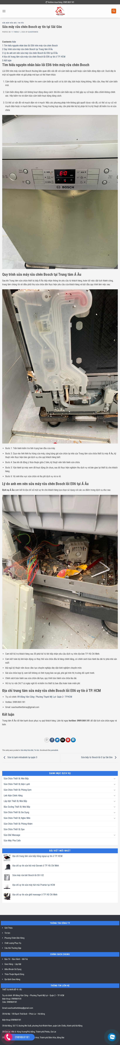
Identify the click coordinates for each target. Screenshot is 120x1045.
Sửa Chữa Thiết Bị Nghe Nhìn (17, 818)
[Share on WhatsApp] (46, 740)
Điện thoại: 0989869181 (12, 999)
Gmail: (4, 1008)
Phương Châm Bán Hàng (14, 938)
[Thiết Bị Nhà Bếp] (60, 11)
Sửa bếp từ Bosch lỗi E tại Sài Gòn (97, 757)
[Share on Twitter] (57, 740)
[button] (4, 11)
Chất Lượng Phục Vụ (13, 943)
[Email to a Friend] (62, 740)
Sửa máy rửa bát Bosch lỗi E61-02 (28, 875)
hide (14, 41)
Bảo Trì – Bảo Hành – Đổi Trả (16, 959)
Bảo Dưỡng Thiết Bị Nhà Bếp (17, 806)
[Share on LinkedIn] (73, 740)
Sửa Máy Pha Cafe (12, 840)
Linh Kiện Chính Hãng (13, 795)
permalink (54, 750)
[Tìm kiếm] (113, 11)
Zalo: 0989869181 (9, 1002)
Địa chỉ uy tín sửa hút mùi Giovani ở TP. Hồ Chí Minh (35, 865)
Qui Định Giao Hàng (12, 979)
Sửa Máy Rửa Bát (9, 23)
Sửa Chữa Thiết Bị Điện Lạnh (17, 784)
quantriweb (33, 32)
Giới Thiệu (9, 928)
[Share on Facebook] (52, 740)
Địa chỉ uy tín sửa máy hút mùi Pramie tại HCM (33, 885)
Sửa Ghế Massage (12, 835)
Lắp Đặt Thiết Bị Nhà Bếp (15, 801)
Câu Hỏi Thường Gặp (13, 948)
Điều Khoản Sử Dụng (13, 969)
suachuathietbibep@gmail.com (20, 1008)
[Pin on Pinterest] (68, 740)
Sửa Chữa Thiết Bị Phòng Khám (18, 823)
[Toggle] (114, 778)
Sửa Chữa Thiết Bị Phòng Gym (17, 789)
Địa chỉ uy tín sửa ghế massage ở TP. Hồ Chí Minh (34, 894)
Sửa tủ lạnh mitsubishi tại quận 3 (22, 757)
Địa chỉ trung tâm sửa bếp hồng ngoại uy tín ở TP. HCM (37, 856)
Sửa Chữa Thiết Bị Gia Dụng (16, 812)
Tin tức (21, 23)
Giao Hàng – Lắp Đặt (13, 964)
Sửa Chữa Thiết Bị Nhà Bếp (16, 778)
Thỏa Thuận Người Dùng (14, 974)
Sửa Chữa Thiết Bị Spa (14, 829)
